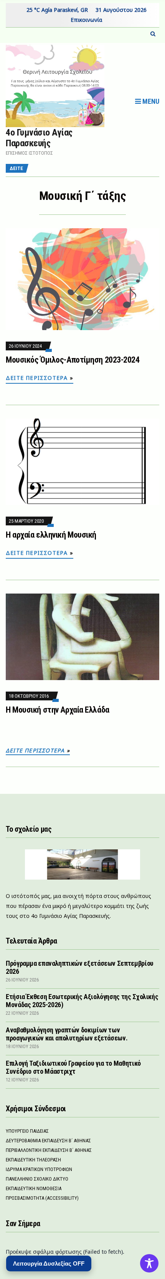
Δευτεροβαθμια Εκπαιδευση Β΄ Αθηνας (48, 1140)
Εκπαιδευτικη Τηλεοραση (33, 1160)
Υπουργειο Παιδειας (27, 1131)
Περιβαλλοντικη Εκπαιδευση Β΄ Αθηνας (49, 1150)
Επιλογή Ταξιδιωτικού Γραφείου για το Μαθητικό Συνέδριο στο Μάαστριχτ (73, 1067)
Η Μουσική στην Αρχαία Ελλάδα (57, 710)
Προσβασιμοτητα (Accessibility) (42, 1198)
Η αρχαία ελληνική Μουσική (51, 535)
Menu (150, 101)
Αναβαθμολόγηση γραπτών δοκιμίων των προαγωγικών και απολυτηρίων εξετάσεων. (66, 1034)
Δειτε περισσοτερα (37, 377)
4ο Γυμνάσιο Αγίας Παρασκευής (39, 138)
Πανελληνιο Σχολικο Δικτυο (37, 1179)
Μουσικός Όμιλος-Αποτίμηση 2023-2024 (73, 360)
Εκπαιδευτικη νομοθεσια (33, 1188)
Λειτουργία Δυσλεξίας (48, 1263)
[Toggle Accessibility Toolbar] (149, 1263)
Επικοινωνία (86, 19)
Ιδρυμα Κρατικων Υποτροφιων (39, 1169)
